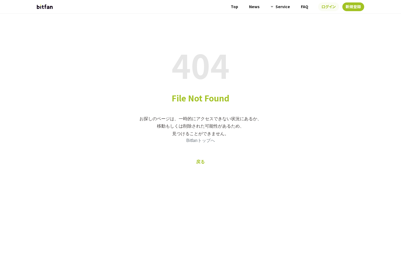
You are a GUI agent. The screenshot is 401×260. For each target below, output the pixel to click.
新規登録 (353, 6)
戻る (200, 161)
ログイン (328, 6)
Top (234, 6)
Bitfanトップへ (200, 140)
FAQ (304, 6)
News (254, 6)
